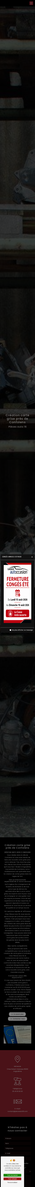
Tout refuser (12, 1179)
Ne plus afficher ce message (22, 630)
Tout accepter (12, 1175)
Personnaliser (12, 1182)
